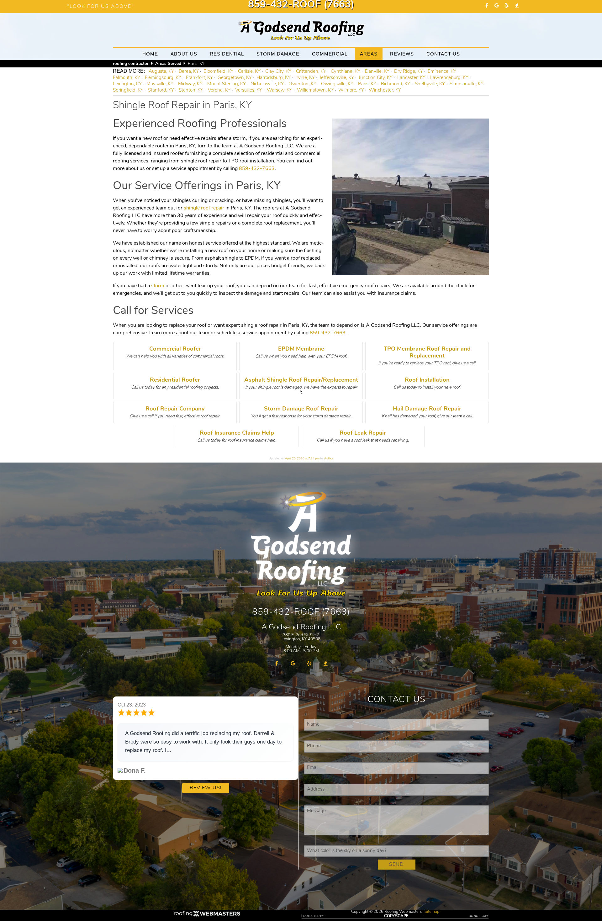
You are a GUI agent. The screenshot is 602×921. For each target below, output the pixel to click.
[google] (496, 5)
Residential (227, 53)
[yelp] (506, 5)
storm (157, 285)
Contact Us (443, 53)
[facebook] (486, 5)
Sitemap (432, 912)
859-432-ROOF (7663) (301, 5)
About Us (184, 53)
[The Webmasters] (207, 914)
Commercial (329, 53)
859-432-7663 (257, 168)
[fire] (516, 5)
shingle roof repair (204, 208)
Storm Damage (277, 53)
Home (150, 53)
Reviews (402, 53)
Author (328, 458)
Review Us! (206, 788)
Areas (369, 53)
